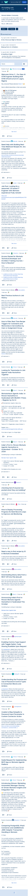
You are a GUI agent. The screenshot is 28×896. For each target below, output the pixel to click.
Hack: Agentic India (11, 630)
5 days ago (20, 322)
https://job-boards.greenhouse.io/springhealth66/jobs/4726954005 (13, 199)
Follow (3, 28)
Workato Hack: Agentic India (8, 470)
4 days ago (20, 141)
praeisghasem (6, 671)
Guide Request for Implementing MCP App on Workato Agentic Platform (11, 787)
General (8, 360)
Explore (12, 28)
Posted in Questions (6, 589)
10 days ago (4, 731)
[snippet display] (23, 63)
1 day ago (4, 71)
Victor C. (20, 83)
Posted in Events (5, 614)
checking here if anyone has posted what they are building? (12, 502)
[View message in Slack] (8, 71)
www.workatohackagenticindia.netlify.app (12, 439)
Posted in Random (5, 779)
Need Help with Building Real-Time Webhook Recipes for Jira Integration (13, 149)
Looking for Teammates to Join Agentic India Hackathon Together (13, 379)
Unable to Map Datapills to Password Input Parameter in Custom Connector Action (12, 736)
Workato (3, 630)
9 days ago (4, 566)
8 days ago (4, 521)
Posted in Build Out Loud (7, 495)
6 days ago (4, 497)
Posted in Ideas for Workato (8, 294)
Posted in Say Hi (5, 68)
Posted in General (5, 141)
